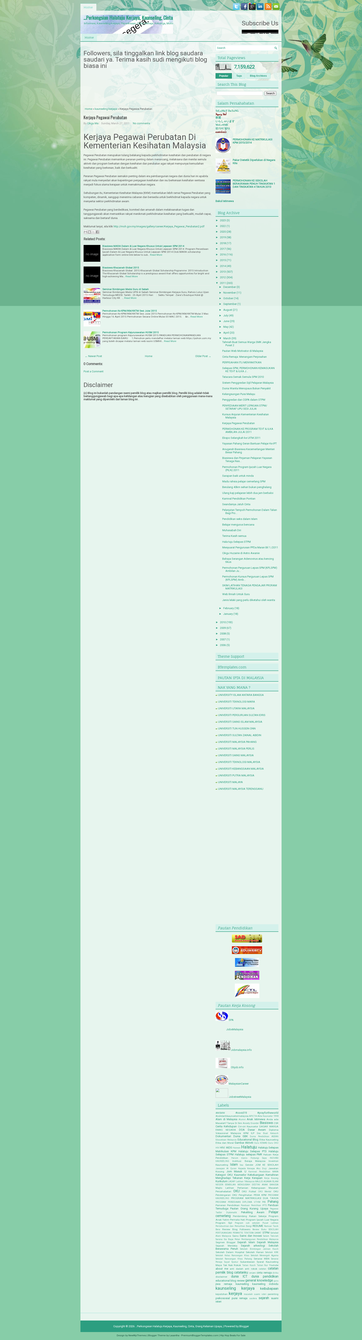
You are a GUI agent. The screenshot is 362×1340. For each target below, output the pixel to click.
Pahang (273, 1202)
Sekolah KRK (271, 1252)
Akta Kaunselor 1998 (267, 1116)
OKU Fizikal (249, 1191)
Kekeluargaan (256, 1174)
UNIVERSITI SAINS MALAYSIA (236, 755)
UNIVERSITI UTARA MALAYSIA (236, 708)
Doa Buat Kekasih (267, 1133)
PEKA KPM (260, 1195)
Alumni (242, 1119)
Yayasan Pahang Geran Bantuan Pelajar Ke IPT (249, 443)
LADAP (231, 1181)
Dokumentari (223, 1136)
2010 (223, 622)
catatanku (241, 1272)
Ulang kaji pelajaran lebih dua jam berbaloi (247, 493)
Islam (234, 1165)
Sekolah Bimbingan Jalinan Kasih (259, 1249)
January (228, 613)
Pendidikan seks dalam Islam (239, 518)
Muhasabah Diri (231, 530)
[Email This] (85, 232)
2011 (223, 283)
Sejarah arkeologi (253, 1245)
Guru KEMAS (260, 1143)
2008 (223, 633)
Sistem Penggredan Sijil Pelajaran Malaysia (248, 382)
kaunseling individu (265, 1284)
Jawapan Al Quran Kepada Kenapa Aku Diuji (241, 1168)
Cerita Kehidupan (226, 1126)
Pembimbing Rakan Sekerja (250, 1216)
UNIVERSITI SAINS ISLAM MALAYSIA (240, 721)
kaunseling (242, 1284)
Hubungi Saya (259, 1158)
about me (222, 1268)
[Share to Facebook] (97, 232)
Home (88, 7)
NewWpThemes (137, 1335)
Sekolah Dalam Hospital (230, 1252)
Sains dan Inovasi (251, 1235)
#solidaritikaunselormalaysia (232, 1116)
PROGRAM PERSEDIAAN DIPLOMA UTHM (238, 1202)
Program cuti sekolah (247, 1223)
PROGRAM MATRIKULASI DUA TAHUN (254, 1198)
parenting (273, 1294)
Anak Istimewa (256, 1119)
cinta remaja (264, 1272)
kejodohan (222, 1294)
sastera (253, 1298)
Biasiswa (266, 1123)
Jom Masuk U (236, 1171)
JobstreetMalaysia (240, 1096)
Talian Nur (262, 1265)
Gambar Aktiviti (244, 1142)
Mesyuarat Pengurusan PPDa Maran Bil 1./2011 (250, 547)
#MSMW (220, 1112)
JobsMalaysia (234, 1029)
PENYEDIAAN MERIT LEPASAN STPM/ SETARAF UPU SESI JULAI (244, 407)
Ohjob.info (237, 1067)
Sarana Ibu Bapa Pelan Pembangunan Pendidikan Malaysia (247, 1239)
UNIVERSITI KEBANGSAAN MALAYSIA (241, 768)
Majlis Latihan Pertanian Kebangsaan (240, 1187)
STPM (265, 1232)
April (226, 332)
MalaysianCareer (239, 1083)
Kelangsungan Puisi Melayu (238, 394)
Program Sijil (224, 1222)
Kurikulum (222, 1181)
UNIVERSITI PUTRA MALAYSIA (236, 775)
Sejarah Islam (246, 1242)
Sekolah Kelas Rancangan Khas (232, 1255)
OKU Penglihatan (242, 1195)
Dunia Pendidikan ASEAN (264, 1136)
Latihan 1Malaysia (245, 1181)
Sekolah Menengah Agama (264, 1255)
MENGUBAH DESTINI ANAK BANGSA (258, 1184)
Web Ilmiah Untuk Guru (236, 594)
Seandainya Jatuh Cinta (236, 504)
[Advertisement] (247, 858)
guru (276, 1280)
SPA (231, 1020)
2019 (223, 237)
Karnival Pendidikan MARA (263, 1171)
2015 (223, 260)
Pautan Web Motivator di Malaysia (242, 350)
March (227, 338)
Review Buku (259, 1229)
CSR (276, 1123)
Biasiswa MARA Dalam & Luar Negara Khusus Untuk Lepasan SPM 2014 (143, 246)
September (230, 304)
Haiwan (236, 1147)
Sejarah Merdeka (226, 1245)
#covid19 (241, 1112)
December (229, 287)
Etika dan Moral (225, 1142)
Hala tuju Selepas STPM (236, 541)
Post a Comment (93, 371)
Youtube (273, 1265)
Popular (223, 75)
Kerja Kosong (271, 1178)
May (225, 326)
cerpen (252, 1272)
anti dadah (236, 1268)
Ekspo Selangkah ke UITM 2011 (241, 437)
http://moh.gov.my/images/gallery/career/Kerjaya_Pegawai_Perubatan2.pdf (159, 226)
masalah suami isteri (255, 1294)
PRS (264, 1202)
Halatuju (249, 1147)
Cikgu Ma (92, 123)
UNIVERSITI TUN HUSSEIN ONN (237, 728)
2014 (223, 266)
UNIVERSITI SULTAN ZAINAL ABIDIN (239, 735)
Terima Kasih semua (234, 535)
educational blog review (230, 1280)
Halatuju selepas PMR (248, 1154)
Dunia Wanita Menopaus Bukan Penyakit (246, 388)
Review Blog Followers (236, 1229)
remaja (243, 1298)
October (228, 298)
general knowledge (259, 1280)
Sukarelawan (247, 1261)
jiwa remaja (224, 1284)
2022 (223, 226)
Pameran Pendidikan (228, 1205)
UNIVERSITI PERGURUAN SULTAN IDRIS (241, 715)
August (227, 309)
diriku (275, 1272)
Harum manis (239, 1158)
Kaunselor (240, 1174)
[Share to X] (93, 232)
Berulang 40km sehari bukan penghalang (247, 487)
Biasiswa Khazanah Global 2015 (120, 267)
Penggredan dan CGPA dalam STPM (243, 399)
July (225, 315)
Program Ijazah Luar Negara (262, 1219)
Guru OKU (273, 1143)
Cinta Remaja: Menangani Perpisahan (244, 356)
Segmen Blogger (225, 1242)
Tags (239, 75)
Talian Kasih (249, 1265)
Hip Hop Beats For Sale (233, 1335)
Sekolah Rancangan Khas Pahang (234, 1258)
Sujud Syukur (231, 1262)
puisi (235, 1298)
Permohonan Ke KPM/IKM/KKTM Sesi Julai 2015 (129, 310)
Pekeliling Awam (253, 1212)
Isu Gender (246, 1164)
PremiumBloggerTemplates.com (199, 1335)
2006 (223, 645)
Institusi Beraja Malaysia (248, 1161)
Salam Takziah (270, 1236)
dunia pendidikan (264, 1276)
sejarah (264, 1298)
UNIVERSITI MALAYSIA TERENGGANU (240, 788)
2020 (223, 231)
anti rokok (251, 1268)
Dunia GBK (240, 1136)
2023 (223, 220)
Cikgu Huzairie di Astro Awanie (241, 553)
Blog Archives (258, 75)
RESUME (258, 1225)
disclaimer (221, 1276)
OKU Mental (265, 1191)
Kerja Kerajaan (253, 1177)
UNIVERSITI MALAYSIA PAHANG (237, 741)
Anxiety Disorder (251, 1123)
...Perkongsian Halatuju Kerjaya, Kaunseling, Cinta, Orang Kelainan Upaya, (150, 17)
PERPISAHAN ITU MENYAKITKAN (241, 362)
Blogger (244, 1326)
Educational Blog (248, 1139)
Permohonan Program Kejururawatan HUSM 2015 (130, 332)
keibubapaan (269, 1289)
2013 (223, 271)
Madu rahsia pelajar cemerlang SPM (243, 481)
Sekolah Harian (255, 1252)
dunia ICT (239, 1276)
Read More (156, 254)
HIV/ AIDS (226, 1147)
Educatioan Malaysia (226, 1139)
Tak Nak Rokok (232, 1265)
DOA (242, 1129)
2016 (223, 254)
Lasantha (174, 1335)
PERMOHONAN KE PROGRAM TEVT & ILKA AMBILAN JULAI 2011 (247, 430)
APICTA (253, 1116)
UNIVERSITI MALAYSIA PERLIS (236, 748)
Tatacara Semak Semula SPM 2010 (243, 376)
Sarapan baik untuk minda (238, 475)
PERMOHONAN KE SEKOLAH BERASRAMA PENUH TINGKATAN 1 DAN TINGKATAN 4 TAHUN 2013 (254, 183)
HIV (217, 1147)
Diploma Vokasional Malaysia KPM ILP (247, 1131)
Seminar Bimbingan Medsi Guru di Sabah (125, 289)
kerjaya (235, 1293)
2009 (223, 627)
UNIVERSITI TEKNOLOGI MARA (236, 701)
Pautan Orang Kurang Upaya (249, 1208)
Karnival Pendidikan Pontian (238, 498)
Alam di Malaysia (226, 1119)
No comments (141, 123)
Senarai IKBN (261, 1258)
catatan (262, 1268)
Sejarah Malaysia (267, 1242)
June (226, 321)
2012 (223, 277)
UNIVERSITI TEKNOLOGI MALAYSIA (239, 762)
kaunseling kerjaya (106, 108)
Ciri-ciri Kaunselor (248, 1126)
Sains (235, 1235)
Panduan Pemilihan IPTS (253, 1205)
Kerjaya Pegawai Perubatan (105, 117)
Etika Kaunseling (268, 1139)
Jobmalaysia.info (241, 1049)
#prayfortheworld (267, 1112)
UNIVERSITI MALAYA (230, 782)
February (228, 608)
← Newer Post (93, 356)
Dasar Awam (257, 1129)
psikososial (223, 1298)
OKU (236, 1191)
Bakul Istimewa (225, 201)
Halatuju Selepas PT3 (252, 1151)
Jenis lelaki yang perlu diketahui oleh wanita (248, 600)
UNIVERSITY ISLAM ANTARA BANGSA (241, 695)
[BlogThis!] (89, 232)
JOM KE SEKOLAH (266, 1164)
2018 (223, 243)
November (229, 292)
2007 (223, 639)
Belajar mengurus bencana (238, 524)
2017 (223, 248)
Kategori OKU (224, 1174)
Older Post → (203, 356)
